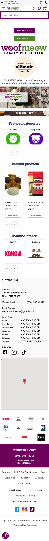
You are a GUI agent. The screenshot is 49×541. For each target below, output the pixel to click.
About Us (25, 478)
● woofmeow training (24, 495)
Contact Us (10, 478)
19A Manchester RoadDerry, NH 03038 (24, 461)
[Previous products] (7, 152)
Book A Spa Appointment (26, 472)
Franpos (31, 525)
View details (13, 215)
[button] (5, 535)
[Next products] (14, 152)
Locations (39, 478)
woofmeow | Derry (24, 449)
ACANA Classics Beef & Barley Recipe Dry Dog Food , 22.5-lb (35, 204)
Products (6, 472)
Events (44, 472)
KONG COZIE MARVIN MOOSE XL (12, 204)
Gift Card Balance (24, 483)
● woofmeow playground (25, 501)
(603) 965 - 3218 (35, 302)
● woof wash (36, 490)
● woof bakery (14, 490)
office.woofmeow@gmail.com (18, 311)
